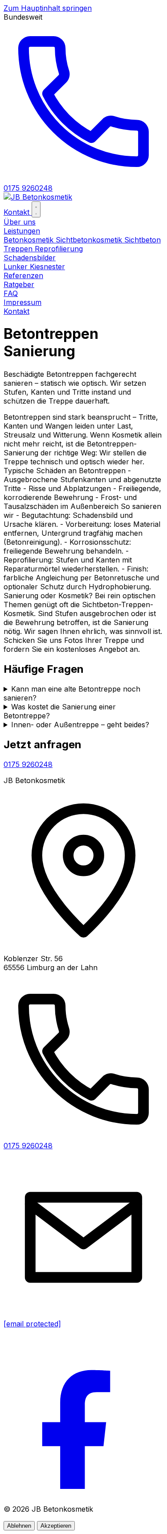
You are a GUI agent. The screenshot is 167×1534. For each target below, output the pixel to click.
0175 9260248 (28, 764)
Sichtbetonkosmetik (90, 239)
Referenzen (23, 275)
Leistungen (22, 230)
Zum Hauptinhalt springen (48, 8)
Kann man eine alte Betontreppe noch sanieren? (72, 693)
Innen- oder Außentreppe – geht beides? (80, 724)
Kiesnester (47, 266)
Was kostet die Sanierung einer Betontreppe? (60, 711)
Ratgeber (19, 284)
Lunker (17, 266)
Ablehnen (19, 1525)
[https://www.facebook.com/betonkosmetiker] (83, 1492)
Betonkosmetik (30, 239)
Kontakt (18, 212)
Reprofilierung (59, 248)
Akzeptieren (56, 1525)
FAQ (11, 293)
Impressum (22, 302)
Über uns (20, 221)
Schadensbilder (30, 257)
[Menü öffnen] (36, 209)
